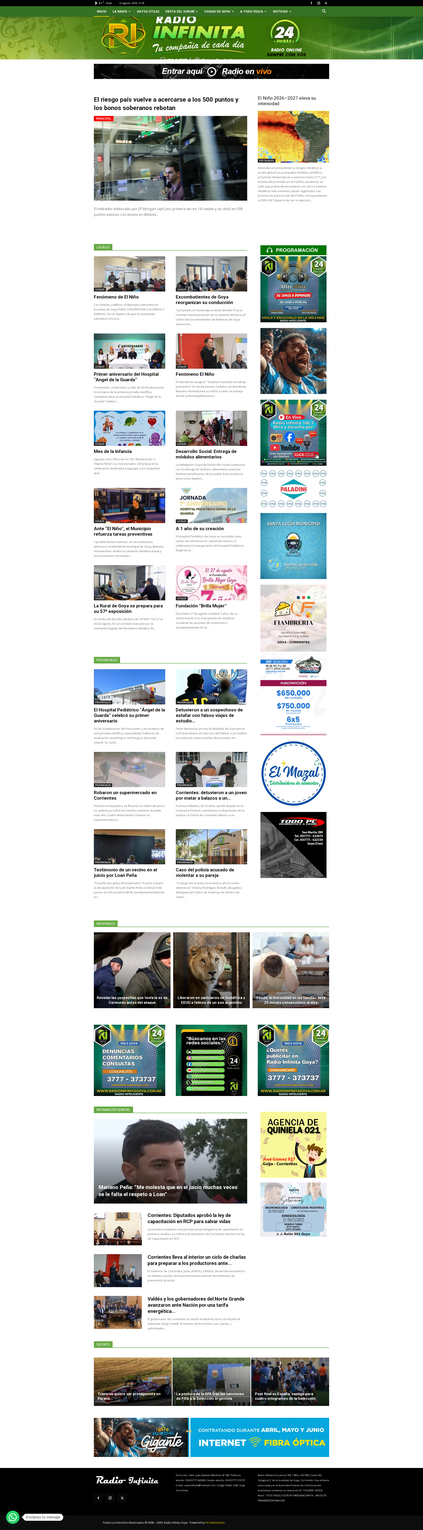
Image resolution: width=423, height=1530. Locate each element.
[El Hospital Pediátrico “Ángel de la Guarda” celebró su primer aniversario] (129, 686)
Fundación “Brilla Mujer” (201, 605)
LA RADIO (120, 11)
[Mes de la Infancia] (129, 428)
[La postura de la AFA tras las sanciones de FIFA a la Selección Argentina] (211, 1382)
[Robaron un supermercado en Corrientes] (129, 769)
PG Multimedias (215, 1523)
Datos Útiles (148, 11)
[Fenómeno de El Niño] (129, 273)
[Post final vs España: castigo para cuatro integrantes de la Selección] (290, 1382)
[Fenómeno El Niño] (211, 351)
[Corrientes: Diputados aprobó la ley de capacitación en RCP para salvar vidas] (118, 1228)
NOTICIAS (280, 11)
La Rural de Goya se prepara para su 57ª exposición (128, 608)
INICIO (101, 11)
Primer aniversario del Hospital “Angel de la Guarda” (126, 377)
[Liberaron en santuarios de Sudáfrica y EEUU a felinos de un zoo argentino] (211, 970)
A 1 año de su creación (200, 528)
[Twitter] (326, 3)
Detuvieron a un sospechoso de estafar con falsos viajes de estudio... (209, 715)
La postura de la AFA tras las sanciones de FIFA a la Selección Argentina (210, 1396)
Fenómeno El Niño (195, 374)
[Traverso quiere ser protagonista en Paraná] (133, 1382)
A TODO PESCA (251, 11)
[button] (324, 12)
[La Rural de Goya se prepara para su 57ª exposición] (129, 582)
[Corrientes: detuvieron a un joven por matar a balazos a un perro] (211, 769)
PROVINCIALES (103, 702)
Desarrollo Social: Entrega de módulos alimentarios (206, 454)
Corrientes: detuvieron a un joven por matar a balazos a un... (211, 795)
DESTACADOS (266, 160)
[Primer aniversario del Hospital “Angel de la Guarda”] (129, 351)
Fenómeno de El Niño (116, 297)
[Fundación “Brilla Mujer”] (211, 582)
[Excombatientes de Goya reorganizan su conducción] (211, 273)
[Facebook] (311, 3)
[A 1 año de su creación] (211, 505)
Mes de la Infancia (113, 451)
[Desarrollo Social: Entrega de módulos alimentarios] (211, 428)
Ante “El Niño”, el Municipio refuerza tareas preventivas (123, 531)
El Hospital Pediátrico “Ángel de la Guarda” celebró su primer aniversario (129, 715)
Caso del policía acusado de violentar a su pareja (205, 872)
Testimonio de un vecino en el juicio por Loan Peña (125, 872)
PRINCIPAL (103, 118)
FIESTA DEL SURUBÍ (179, 11)
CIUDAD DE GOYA (217, 11)
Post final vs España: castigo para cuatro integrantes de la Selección (285, 1396)
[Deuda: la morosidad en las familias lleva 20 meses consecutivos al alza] (290, 970)
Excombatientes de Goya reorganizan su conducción (204, 299)
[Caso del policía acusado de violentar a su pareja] (211, 846)
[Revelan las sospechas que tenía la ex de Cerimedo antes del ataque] (132, 970)
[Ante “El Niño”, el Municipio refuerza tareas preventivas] (129, 505)
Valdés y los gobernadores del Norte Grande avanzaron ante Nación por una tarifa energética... (196, 1305)
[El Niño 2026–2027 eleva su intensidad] (293, 137)
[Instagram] (318, 3)
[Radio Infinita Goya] (116, 43)
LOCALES (99, 289)
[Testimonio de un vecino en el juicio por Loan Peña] (129, 846)
